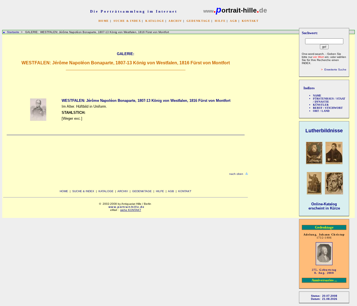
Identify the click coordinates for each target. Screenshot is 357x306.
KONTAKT (250, 20)
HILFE (220, 20)
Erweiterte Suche (335, 69)
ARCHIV (175, 20)
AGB (233, 20)
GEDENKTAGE (198, 20)
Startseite (13, 32)
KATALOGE (154, 20)
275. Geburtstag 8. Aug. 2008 (324, 271)
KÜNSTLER (321, 104)
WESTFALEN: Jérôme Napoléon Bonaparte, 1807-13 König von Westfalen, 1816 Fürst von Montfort (146, 100)
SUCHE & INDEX (127, 20)
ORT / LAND (321, 110)
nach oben (236, 173)
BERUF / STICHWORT (328, 107)
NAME (317, 95)
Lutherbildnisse (324, 130)
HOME (103, 20)
